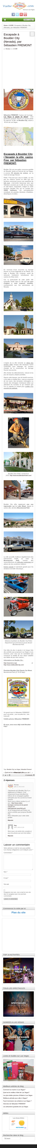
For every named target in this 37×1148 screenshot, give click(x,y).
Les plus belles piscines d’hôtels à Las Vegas (17, 1095)
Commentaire (8, 852)
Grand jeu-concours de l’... (23, 772)
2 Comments (28, 775)
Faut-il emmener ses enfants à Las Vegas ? (17, 1101)
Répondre (10, 820)
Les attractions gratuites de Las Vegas (15, 1106)
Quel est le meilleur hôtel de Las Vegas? (16, 1092)
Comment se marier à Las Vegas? (14, 1089)
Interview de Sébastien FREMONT (14, 1104)
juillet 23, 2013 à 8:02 (19, 786)
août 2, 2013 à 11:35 (19, 827)
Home (6, 25)
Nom (5, 872)
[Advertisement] (18, 69)
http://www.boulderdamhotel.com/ (20, 475)
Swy (15, 825)
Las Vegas (17, 769)
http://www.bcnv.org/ (10, 663)
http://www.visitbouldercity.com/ (14, 665)
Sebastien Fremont (26, 769)
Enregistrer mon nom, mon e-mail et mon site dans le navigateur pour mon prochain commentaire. (17, 894)
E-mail (6, 878)
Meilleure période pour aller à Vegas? (15, 1098)
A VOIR (11, 25)
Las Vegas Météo (18, 1118)
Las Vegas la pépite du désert (16, 117)
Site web (6, 884)
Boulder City (10, 769)
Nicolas (8, 49)
